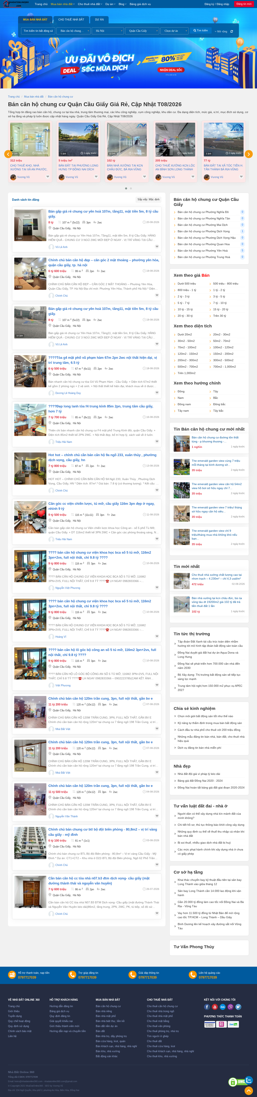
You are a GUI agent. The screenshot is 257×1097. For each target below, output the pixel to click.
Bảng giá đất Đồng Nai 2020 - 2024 (200, 780)
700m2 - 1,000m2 (224, 366)
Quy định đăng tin (60, 1016)
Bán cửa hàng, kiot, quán (110, 1041)
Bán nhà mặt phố (106, 1016)
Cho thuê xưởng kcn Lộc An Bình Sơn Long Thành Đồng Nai (175, 167)
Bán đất (100, 1031)
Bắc (215, 397)
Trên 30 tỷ (219, 315)
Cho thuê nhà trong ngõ (160, 1011)
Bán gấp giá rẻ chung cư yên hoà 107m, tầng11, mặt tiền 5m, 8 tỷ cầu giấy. (103, 214)
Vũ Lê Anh (61, 247)
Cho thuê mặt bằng (158, 1021)
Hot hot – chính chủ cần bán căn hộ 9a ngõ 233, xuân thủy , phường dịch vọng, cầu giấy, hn (102, 457)
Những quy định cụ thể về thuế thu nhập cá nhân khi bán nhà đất (211, 833)
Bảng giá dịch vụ (140, 4)
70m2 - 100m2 (187, 347)
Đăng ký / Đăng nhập (217, 4)
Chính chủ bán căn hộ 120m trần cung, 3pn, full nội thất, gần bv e (100, 698)
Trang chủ (41, 4)
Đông (181, 391)
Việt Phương (62, 685)
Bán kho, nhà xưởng (108, 1051)
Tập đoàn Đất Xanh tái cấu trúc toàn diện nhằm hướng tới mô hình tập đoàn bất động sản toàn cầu (210, 643)
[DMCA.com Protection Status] (238, 1082)
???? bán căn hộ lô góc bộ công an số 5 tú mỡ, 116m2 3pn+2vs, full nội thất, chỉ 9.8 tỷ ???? (102, 652)
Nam (181, 397)
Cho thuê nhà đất (89, 4)
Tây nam (183, 410)
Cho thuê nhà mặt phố (160, 1016)
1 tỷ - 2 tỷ (219, 290)
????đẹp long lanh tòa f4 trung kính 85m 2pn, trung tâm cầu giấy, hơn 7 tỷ (100, 408)
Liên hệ (12, 1036)
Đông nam (184, 404)
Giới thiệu (13, 1011)
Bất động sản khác (107, 1056)
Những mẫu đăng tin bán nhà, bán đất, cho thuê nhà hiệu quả (211, 738)
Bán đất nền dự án (106, 1026)
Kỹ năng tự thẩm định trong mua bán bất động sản (210, 723)
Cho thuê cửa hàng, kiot (161, 1046)
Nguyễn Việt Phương (67, 588)
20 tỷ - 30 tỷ (185, 315)
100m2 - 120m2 (223, 347)
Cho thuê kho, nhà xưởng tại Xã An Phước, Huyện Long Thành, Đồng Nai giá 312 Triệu (29, 167)
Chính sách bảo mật (20, 1031)
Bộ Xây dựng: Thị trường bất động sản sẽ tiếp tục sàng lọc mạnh (209, 677)
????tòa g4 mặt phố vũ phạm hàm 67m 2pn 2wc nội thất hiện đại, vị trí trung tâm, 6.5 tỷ (102, 360)
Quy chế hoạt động (19, 1021)
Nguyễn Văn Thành (66, 816)
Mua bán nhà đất (61, 4)
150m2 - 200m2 (223, 353)
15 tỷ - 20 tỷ (220, 309)
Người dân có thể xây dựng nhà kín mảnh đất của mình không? (209, 815)
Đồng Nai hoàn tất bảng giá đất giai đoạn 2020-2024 (211, 787)
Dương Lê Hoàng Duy (68, 393)
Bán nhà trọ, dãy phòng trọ (111, 1036)
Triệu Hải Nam (63, 442)
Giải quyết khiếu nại (61, 1021)
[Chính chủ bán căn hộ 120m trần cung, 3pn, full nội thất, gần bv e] (30, 712)
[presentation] (8, 154)
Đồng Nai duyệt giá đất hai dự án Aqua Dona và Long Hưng (208, 654)
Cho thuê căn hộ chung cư (162, 1006)
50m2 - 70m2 (221, 340)
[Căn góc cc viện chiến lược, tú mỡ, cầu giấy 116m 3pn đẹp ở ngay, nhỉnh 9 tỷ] (30, 517)
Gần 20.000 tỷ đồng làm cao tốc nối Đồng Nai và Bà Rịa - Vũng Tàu (211, 904)
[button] (126, 188)
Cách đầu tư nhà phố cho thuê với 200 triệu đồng (209, 729)
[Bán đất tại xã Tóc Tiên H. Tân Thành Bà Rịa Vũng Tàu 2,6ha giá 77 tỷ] (224, 139)
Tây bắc (218, 410)
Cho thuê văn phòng (158, 1026)
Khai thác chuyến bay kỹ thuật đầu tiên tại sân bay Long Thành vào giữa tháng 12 (210, 882)
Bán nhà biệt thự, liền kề (110, 1021)
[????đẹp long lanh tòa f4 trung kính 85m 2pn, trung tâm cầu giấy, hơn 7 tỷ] (30, 420)
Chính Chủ (61, 295)
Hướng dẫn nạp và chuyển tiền (68, 1031)
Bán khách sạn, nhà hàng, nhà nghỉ (116, 1046)
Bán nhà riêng (104, 1011)
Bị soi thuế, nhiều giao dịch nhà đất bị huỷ (204, 842)
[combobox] (73, 30)
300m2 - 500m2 (223, 360)
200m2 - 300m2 (188, 360)
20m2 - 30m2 (221, 334)
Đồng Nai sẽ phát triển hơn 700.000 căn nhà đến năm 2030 (209, 665)
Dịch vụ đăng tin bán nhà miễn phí (199, 747)
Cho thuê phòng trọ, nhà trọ (163, 1031)
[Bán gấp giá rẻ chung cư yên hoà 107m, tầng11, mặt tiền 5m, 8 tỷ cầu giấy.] (30, 225)
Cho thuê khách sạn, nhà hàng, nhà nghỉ (170, 1051)
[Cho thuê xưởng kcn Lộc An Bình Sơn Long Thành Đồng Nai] (175, 139)
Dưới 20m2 (185, 334)
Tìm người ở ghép (157, 1036)
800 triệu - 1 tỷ (187, 290)
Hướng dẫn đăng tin (61, 1006)
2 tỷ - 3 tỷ (184, 296)
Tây (215, 391)
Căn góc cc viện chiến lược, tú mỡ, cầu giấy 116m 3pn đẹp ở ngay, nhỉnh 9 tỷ (101, 506)
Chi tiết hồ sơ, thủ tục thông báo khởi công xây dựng (211, 824)
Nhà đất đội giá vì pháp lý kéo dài (199, 773)
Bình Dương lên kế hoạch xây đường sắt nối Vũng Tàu (209, 926)
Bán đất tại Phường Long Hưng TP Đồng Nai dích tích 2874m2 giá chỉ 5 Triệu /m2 (78, 167)
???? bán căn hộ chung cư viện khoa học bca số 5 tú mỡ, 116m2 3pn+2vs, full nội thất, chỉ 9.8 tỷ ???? (99, 555)
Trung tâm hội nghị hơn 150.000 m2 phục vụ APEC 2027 (210, 688)
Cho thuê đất (154, 1041)
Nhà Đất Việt (62, 729)
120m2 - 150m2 (188, 353)
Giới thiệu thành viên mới (64, 1026)
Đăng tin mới (244, 3)
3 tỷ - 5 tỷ (219, 296)
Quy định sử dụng (18, 1026)
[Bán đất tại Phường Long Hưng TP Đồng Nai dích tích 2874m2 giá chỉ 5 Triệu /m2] (78, 139)
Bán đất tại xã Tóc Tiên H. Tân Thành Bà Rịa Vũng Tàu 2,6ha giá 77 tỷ (223, 167)
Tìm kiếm (202, 30)
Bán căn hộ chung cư (108, 1006)
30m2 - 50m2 (186, 340)
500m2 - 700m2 (188, 366)
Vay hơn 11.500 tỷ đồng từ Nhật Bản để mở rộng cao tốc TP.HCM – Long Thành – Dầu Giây (209, 915)
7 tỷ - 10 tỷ (220, 302)
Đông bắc (219, 404)
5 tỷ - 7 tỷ (184, 302)
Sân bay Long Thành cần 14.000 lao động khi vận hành (209, 893)
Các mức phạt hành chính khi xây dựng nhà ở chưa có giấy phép (210, 851)
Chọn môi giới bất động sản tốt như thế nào (205, 716)
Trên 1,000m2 (187, 373)
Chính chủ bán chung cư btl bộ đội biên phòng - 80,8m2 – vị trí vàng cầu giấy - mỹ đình (102, 832)
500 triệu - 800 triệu (225, 283)
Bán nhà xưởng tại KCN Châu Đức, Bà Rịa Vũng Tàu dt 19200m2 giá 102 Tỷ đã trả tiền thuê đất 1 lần (126, 167)
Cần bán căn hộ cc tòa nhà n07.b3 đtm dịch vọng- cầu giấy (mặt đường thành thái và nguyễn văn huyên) (99, 880)
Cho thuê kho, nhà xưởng (162, 1056)
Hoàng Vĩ (60, 636)
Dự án (109, 4)
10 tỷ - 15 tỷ (185, 309)
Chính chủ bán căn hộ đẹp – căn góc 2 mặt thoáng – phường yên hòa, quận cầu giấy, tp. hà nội (103, 262)
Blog (121, 4)
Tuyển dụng (15, 1016)
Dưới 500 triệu (187, 283)
